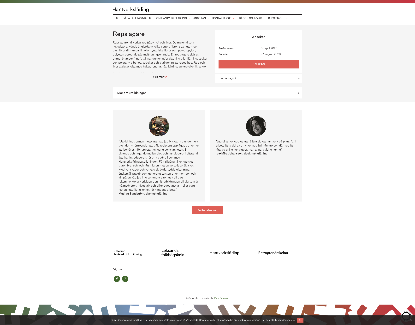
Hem (115, 18)
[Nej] (411, 320)
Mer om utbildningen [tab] (132, 93)
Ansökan (199, 18)
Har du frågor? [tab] (227, 78)
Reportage (276, 18)
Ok (300, 320)
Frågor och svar (250, 18)
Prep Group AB (221, 298)
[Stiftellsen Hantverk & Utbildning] (127, 252)
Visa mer (158, 77)
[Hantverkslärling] (224, 253)
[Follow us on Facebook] (117, 279)
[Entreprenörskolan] (273, 253)
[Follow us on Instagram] (125, 279)
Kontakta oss (221, 18)
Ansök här (259, 64)
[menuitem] (115, 18)
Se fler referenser (207, 210)
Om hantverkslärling (171, 18)
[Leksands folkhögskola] (172, 252)
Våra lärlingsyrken (137, 18)
